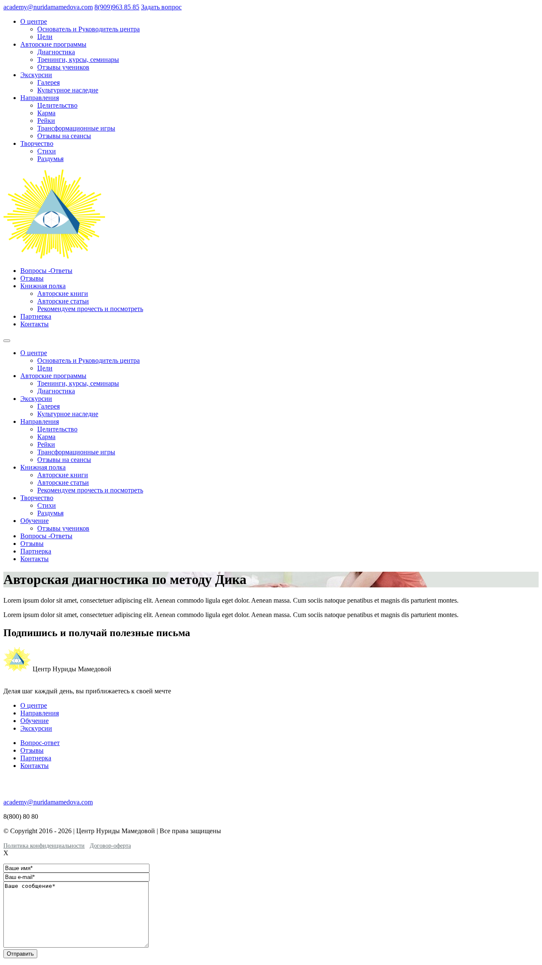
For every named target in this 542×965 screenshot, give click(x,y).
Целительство (57, 105)
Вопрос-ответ (40, 742)
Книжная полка (43, 285)
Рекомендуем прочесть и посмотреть (90, 308)
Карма (46, 113)
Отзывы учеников (63, 67)
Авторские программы (53, 44)
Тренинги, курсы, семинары (78, 59)
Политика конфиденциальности (44, 846)
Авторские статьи (63, 301)
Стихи (46, 151)
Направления (39, 97)
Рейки (46, 120)
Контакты (34, 324)
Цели (45, 36)
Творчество (36, 143)
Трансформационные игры (76, 128)
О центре (33, 21)
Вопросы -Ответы (46, 270)
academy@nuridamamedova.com (48, 7)
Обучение (34, 520)
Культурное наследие (67, 90)
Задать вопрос (161, 7)
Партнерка (35, 316)
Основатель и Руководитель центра (88, 29)
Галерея (48, 82)
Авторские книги (62, 293)
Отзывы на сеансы (64, 135)
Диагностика (56, 52)
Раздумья (50, 158)
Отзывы (32, 278)
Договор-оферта (110, 846)
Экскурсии (36, 74)
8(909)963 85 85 (116, 7)
